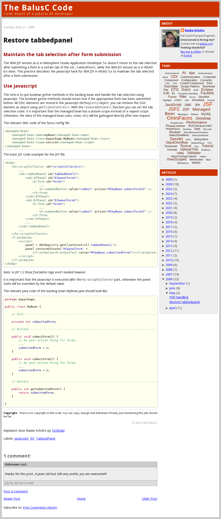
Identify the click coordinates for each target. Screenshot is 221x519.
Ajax (192, 73)
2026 (169, 184)
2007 (169, 274)
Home (81, 499)
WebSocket (196, 159)
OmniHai (203, 118)
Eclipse (207, 90)
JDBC (188, 105)
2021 (169, 208)
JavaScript (21, 438)
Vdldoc (203, 156)
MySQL (206, 114)
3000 (169, 179)
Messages (183, 114)
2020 (169, 213)
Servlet (176, 139)
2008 (169, 269)
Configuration (189, 80)
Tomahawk (170, 146)
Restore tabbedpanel (184, 302)
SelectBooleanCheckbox (196, 132)
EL (173, 93)
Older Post (149, 499)
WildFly (196, 162)
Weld (208, 160)
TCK (209, 143)
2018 (169, 222)
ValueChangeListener (184, 156)
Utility (180, 153)
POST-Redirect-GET (200, 125)
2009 (169, 265)
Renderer (175, 132)
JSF (32, 438)
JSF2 (173, 109)
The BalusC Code (38, 7)
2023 (169, 198)
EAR (196, 90)
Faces (172, 96)
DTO (174, 89)
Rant (197, 129)
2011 (169, 255)
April (172, 308)
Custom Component (192, 83)
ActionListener (172, 73)
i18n (187, 100)
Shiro (188, 139)
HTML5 (178, 100)
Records (207, 129)
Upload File (189, 149)
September (177, 283)
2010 (169, 260)
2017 (169, 227)
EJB (166, 93)
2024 (169, 194)
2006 (169, 279)
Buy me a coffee (191, 51)
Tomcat (185, 146)
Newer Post (11, 499)
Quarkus (187, 129)
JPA (197, 105)
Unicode (172, 149)
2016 (169, 232)
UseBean (205, 150)
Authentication (205, 73)
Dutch (186, 89)
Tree (196, 146)
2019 (169, 217)
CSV (175, 83)
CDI (174, 76)
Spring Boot (201, 139)
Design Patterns (190, 86)
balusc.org (206, 44)
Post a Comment (15, 491)
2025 (169, 189)
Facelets (207, 93)
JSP (185, 109)
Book (165, 77)
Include (211, 100)
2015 (169, 236)
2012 (169, 250)
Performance (196, 122)
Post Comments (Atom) (40, 507)
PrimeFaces (173, 129)
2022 (169, 203)
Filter (183, 96)
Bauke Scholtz (195, 30)
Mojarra (194, 114)
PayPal (188, 55)
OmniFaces (180, 118)
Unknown (12, 464)
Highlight (167, 100)
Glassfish (204, 96)
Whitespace (183, 163)
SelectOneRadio (200, 135)
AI (184, 73)
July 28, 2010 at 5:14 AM (19, 483)
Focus (192, 97)
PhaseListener (175, 125)
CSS (167, 83)
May (172, 293)
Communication (190, 77)
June (172, 288)
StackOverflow (177, 142)
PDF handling (178, 297)
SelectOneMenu (179, 135)
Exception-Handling (188, 93)
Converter (206, 80)
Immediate (198, 100)
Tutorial (207, 146)
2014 (169, 241)
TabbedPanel (45, 438)
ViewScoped (176, 159)
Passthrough (176, 123)
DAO (209, 83)
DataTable (171, 86)
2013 (169, 246)
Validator (194, 153)
